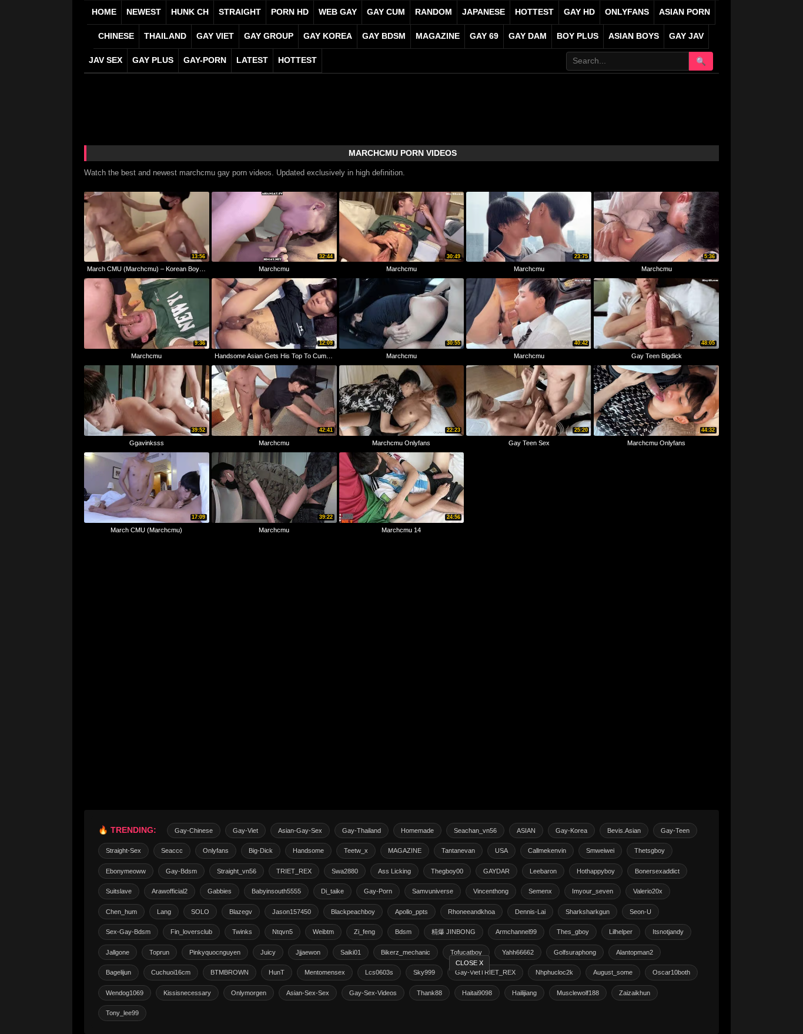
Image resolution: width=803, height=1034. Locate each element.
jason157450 (291, 911)
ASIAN (526, 830)
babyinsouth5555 (276, 891)
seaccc (172, 850)
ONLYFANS (627, 12)
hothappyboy (596, 871)
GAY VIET (215, 36)
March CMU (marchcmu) (146, 529)
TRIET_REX (294, 871)
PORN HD (290, 12)
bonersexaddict (657, 871)
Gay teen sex (529, 442)
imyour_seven (592, 891)
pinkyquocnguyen (214, 952)
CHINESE (116, 36)
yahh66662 (518, 952)
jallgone (117, 952)
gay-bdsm (181, 871)
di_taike (332, 891)
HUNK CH (190, 12)
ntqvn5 (282, 931)
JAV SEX (105, 60)
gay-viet (245, 830)
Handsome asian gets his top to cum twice (274, 355)
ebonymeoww (126, 871)
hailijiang (524, 992)
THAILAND (165, 36)
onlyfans (216, 850)
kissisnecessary (187, 992)
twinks (242, 931)
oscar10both (671, 972)
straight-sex (123, 850)
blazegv (240, 911)
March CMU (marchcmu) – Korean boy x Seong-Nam (146, 268)
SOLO (200, 911)
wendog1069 (124, 992)
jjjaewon (308, 952)
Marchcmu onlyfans (401, 442)
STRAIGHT (240, 12)
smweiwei (600, 850)
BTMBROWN (229, 972)
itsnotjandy (668, 931)
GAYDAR (496, 871)
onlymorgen (248, 992)
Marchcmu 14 (401, 529)
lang (164, 911)
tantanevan (458, 850)
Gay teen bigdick (656, 355)
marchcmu (274, 268)
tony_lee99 (122, 1012)
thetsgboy (649, 850)
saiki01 (350, 952)
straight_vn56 (236, 871)
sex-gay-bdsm (128, 931)
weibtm (323, 931)
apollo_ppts (411, 911)
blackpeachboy (353, 911)
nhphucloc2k (554, 972)
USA (501, 850)
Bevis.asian (624, 830)
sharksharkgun (588, 911)
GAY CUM (386, 12)
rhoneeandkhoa (471, 911)
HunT (277, 972)
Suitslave (119, 891)
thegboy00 (447, 871)
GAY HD (579, 12)
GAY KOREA (327, 36)
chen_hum (121, 911)
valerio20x (648, 891)
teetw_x (356, 850)
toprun (159, 952)
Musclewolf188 (578, 992)
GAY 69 (484, 36)
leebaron (543, 871)
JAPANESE (483, 12)
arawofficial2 (170, 891)
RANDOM (433, 12)
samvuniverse (432, 891)
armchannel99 (516, 931)
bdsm (403, 931)
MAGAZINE (438, 36)
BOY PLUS (577, 36)
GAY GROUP (268, 36)
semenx (540, 891)
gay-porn (204, 60)
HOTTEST (534, 12)
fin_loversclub (191, 931)
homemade (417, 830)
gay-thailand (361, 830)
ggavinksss (146, 442)
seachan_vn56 (475, 830)
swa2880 (345, 871)
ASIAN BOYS (633, 36)
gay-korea (571, 830)
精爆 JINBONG (453, 931)
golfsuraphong (575, 952)
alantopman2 (634, 952)
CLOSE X (469, 962)
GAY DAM (527, 36)
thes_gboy (573, 931)
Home (104, 12)
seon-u (640, 911)
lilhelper (621, 931)
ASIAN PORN (684, 12)
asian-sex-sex (307, 992)
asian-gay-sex (300, 830)
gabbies (220, 891)
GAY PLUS (152, 60)
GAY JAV (686, 36)
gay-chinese (194, 830)
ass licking (394, 871)
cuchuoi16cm (170, 972)
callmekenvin (547, 850)
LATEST (252, 60)
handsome (308, 850)
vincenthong (490, 891)
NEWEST (143, 12)
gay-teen (675, 830)
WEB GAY (338, 12)
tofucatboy (466, 952)
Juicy (268, 952)
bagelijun (118, 972)
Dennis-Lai (530, 911)
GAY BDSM (384, 36)
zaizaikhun (634, 992)
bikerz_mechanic (405, 952)
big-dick (261, 850)
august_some (613, 972)
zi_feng (364, 931)
